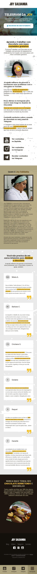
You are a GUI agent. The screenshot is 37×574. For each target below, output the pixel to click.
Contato (28, 544)
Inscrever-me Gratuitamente (19, 26)
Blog (7, 544)
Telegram (20, 544)
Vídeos (13, 544)
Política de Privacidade (20, 555)
